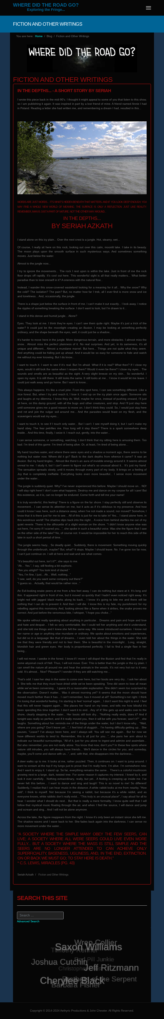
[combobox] (40, 915)
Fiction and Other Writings (53, 874)
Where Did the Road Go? (46, 5)
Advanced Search (28, 921)
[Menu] (148, 8)
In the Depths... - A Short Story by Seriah (64, 90)
